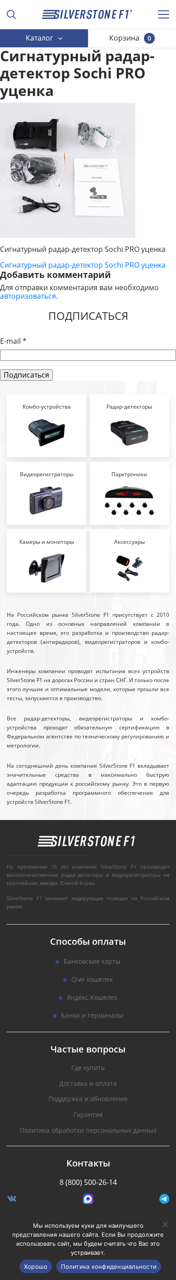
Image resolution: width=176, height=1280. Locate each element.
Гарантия (88, 1115)
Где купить (88, 1068)
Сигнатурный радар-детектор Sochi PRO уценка (83, 265)
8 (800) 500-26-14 (88, 1182)
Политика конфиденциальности (109, 1266)
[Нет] (164, 1224)
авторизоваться (28, 296)
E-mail (13, 341)
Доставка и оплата (88, 1084)
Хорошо (36, 1266)
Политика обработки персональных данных (88, 1130)
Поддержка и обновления (88, 1099)
